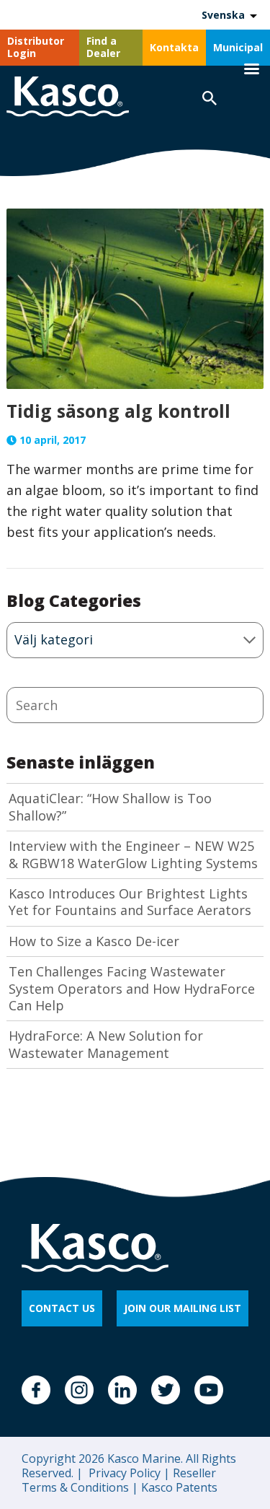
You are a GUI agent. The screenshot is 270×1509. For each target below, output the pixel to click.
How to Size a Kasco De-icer (94, 941)
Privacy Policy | (128, 1473)
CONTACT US (62, 1308)
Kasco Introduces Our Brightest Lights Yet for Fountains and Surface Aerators (130, 902)
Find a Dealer (103, 47)
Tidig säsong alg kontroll (118, 410)
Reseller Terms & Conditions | (119, 1480)
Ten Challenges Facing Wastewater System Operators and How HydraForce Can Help (132, 988)
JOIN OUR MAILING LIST (182, 1308)
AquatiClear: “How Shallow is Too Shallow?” (110, 806)
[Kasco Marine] (67, 98)
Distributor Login (35, 47)
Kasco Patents (177, 1487)
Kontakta (174, 47)
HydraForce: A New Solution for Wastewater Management (106, 1044)
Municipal (238, 47)
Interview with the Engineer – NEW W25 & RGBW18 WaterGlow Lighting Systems (133, 854)
